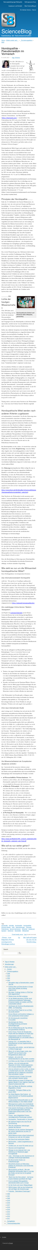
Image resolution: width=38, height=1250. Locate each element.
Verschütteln (18, 931)
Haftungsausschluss (30, 2)
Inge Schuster (16, 57)
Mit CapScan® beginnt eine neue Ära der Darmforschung (30, 939)
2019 (8, 1200)
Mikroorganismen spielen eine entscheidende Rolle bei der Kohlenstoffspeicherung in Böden (21, 1105)
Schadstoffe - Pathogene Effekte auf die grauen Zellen (19, 1091)
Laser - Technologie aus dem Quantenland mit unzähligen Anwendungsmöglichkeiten (21, 1156)
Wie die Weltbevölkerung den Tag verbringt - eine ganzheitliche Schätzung (20, 1028)
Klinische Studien (6, 927)
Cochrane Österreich (16, 613)
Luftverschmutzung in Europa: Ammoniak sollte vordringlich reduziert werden (19, 1077)
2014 (8, 1212)
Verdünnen (10, 931)
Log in (25, 934)
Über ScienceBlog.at (30, 6)
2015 (8, 1209)
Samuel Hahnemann (15, 929)
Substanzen (31, 929)
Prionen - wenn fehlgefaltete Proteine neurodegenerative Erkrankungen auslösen (20, 1116)
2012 (8, 1216)
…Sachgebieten (10, 1221)
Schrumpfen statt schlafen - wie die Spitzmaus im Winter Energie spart (21, 1048)
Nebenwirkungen (20, 927)
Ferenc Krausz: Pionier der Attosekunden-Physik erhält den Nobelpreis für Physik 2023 (20, 1032)
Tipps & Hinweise (9, 962)
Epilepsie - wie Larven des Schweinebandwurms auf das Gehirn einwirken (21, 1058)
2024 (8, 978)
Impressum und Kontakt (15, 6)
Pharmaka (28, 927)
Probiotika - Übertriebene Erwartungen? (19, 1191)
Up (19, 937)
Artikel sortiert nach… (12, 40)
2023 (2, 42)
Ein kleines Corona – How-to (28, 10)
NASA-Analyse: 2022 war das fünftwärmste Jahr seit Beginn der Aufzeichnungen (20, 1188)
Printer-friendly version (17, 934)
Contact (4, 1237)
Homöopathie (18, 925)
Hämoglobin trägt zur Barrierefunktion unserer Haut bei (21, 983)
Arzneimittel (4, 925)
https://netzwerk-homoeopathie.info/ (23, 603)
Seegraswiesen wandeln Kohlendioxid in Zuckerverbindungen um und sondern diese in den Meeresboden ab (21, 1037)
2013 (8, 1214)
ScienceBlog (16, 31)
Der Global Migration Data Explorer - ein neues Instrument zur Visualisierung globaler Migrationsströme (20, 1096)
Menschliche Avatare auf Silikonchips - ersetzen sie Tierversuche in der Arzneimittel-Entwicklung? (20, 1165)
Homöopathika (27, 925)
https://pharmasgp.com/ (9, 118)
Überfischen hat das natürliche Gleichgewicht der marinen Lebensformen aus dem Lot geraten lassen (20, 1131)
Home (3, 40)
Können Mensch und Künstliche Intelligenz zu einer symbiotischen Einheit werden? (21, 1015)
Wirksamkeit (25, 931)
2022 (8, 1194)
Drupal (11, 1243)
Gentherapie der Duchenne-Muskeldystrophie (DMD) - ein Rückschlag (20, 1007)
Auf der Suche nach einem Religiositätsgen (20, 1185)
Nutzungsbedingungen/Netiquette (13, 2)
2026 (8, 973)
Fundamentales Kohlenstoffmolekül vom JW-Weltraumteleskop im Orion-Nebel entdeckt (20, 1101)
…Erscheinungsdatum (26, 40)
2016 (8, 1207)
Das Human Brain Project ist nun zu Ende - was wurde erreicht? (20, 1011)
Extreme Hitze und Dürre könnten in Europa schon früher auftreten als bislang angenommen (20, 988)
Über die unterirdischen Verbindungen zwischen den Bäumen (18, 1126)
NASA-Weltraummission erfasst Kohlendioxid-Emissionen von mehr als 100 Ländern (21, 1136)
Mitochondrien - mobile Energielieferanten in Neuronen (20, 1142)
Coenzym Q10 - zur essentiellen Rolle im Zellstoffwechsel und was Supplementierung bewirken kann (20, 1043)
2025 (8, 976)
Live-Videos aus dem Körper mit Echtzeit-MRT (21, 1061)
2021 (8, 1196)
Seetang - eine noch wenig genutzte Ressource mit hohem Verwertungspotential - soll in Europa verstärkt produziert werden (20, 1065)
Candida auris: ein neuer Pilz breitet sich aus (20, 1145)
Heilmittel (11, 925)
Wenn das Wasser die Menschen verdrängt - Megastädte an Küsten (20, 1087)
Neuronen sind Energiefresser (16, 1148)
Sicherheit (24, 929)
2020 (8, 1198)
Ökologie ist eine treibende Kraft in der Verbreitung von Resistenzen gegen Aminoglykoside (19, 1151)
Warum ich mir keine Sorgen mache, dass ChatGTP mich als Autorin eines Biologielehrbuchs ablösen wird (20, 1053)
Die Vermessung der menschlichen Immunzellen (18, 1019)
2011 (8, 1218)
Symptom (3, 931)
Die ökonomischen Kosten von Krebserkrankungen (16, 1160)
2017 (8, 1205)
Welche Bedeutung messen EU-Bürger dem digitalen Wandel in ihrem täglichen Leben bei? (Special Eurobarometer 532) (21, 1082)
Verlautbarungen (9, 964)
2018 (8, 1203)
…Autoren (9, 969)
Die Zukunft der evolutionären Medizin (19, 1139)
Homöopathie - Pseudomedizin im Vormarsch (21, 1119)
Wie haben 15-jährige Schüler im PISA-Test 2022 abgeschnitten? (20, 993)
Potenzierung (5, 929)
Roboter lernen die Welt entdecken (18, 996)
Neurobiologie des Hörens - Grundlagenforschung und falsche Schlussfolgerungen (17, 1023)
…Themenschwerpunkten (13, 1223)
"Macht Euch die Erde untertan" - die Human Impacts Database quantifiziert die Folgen (20, 1178)
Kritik (13, 927)
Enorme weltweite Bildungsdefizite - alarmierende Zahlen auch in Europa (18, 1182)
